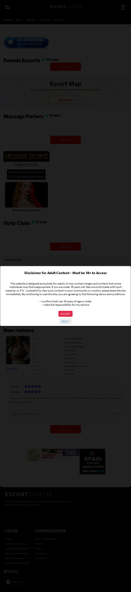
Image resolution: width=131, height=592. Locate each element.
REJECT (65, 321)
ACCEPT (65, 313)
